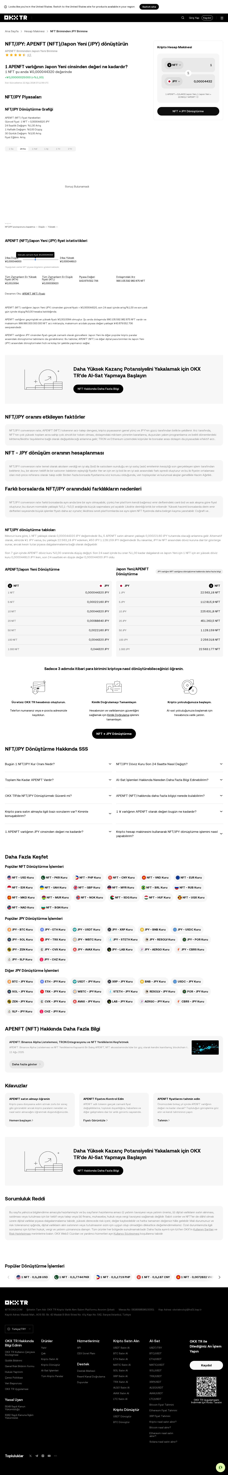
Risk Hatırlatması (20, 1233)
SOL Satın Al (120, 1370)
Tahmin (162, 1120)
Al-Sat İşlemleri (50, 1370)
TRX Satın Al (120, 1381)
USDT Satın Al (121, 1347)
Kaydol (207, 17)
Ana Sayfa (12, 31)
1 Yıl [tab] (58, 149)
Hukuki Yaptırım (14, 1371)
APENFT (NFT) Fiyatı (33, 293)
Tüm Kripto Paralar (52, 1376)
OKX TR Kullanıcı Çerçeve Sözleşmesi (20, 1353)
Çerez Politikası (14, 1377)
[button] (183, 18)
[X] (30, 1456)
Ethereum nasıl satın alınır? (161, 1434)
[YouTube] (49, 1456)
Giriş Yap (194, 17)
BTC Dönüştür (121, 1422)
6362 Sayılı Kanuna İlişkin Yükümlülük (19, 1416)
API (79, 1347)
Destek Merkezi (86, 1370)
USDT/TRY (155, 1347)
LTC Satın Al (120, 1399)
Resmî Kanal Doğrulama (91, 1376)
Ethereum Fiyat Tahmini (163, 1410)
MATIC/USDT (157, 1364)
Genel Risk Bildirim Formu (19, 1366)
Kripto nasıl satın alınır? (163, 1421)
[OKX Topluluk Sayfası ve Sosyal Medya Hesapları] (55, 1456)
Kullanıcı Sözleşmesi (126, 1233)
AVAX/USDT (156, 1393)
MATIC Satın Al (122, 1364)
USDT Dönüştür (122, 1416)
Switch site (149, 6)
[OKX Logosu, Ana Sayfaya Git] (15, 18)
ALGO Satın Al (121, 1387)
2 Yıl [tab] (70, 149)
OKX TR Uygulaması (16, 1389)
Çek (43, 1353)
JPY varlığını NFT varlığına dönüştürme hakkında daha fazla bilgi (189, 571)
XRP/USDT (155, 1381)
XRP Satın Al (120, 1376)
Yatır (43, 1347)
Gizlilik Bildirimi (13, 1360)
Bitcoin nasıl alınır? (160, 1427)
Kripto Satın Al (49, 1359)
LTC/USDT (155, 1399)
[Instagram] (43, 1456)
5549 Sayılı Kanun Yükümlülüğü (15, 1408)
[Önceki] (8, 1277)
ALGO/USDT (156, 1387)
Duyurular (82, 1382)
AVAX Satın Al (121, 1393)
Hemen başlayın (20, 1120)
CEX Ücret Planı (86, 1353)
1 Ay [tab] (46, 149)
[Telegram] (36, 1456)
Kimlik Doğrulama (118, 715)
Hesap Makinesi (34, 31)
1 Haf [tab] (34, 149)
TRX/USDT (155, 1376)
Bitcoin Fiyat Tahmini (161, 1404)
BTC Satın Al (120, 1353)
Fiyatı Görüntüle (94, 1120)
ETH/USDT (155, 1359)
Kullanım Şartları (203, 1229)
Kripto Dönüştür (50, 1364)
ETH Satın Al (120, 1359)
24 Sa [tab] (23, 149)
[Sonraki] (219, 1277)
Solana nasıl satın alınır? (163, 1441)
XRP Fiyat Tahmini (159, 1416)
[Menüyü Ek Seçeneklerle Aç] (222, 18)
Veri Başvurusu (13, 1383)
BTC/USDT (155, 1353)
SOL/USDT (155, 1370)
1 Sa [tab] (11, 149)
